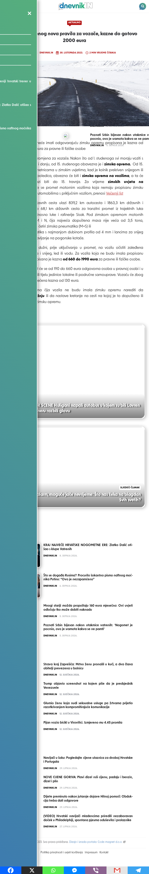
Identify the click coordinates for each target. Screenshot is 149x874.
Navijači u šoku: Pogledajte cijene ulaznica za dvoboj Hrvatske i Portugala (88, 760)
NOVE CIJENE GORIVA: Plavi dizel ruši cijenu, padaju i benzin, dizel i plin (88, 779)
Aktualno (74, 22)
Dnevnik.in (46, 53)
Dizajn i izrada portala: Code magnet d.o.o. (95, 842)
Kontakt (104, 852)
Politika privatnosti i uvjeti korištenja (62, 852)
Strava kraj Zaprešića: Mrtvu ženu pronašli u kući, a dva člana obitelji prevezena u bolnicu (88, 666)
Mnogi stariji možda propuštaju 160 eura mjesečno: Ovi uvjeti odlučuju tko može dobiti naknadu (88, 607)
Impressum (91, 852)
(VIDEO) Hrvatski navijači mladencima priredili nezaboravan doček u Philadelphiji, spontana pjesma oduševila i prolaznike (88, 818)
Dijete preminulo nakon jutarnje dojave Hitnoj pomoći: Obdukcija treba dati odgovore (88, 798)
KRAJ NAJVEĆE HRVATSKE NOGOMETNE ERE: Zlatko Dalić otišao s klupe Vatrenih (88, 547)
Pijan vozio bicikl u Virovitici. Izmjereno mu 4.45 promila (82, 722)
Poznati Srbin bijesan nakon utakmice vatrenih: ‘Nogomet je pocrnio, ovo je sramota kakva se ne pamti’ (88, 627)
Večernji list (114, 194)
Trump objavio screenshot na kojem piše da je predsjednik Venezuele (88, 685)
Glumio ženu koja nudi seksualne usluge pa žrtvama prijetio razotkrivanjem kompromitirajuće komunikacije (88, 705)
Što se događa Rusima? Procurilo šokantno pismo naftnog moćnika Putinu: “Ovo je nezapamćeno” (88, 577)
